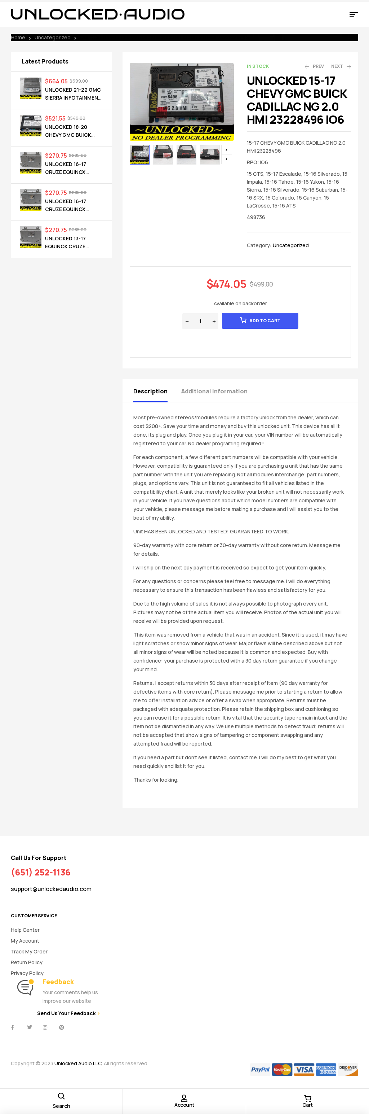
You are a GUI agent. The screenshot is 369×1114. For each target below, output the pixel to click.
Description (150, 391)
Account (184, 1104)
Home (18, 37)
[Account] (184, 1098)
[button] (221, 78)
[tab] (156, 390)
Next (226, 150)
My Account (25, 940)
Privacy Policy (27, 973)
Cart (307, 1104)
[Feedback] (25, 988)
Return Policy (27, 962)
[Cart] (307, 1098)
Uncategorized (53, 37)
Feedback (58, 981)
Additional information (214, 391)
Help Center (25, 929)
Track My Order (29, 951)
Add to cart (264, 321)
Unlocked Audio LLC (77, 1063)
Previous (226, 159)
